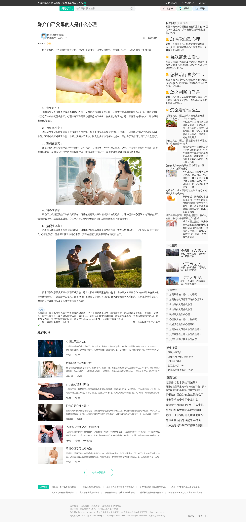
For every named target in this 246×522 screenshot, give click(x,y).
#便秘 (68, 440)
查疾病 (170, 8)
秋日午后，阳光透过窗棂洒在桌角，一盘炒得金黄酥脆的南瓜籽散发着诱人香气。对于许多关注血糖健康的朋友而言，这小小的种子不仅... (195, 204)
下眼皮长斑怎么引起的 (91, 487)
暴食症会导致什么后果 (58, 322)
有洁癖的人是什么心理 (180, 304)
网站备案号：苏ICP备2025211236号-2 (87, 515)
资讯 (85, 3)
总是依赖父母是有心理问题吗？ (185, 329)
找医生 (186, 8)
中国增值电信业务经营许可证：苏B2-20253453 (142, 512)
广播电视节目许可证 (110, 512)
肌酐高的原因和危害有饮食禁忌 (120, 487)
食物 (149, 292)
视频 (58, 3)
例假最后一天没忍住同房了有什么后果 (185, 492)
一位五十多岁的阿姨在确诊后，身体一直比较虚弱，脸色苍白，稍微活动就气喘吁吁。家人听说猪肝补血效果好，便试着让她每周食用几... (195, 130)
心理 (41, 309)
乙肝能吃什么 (175, 355)
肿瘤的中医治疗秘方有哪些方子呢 (120, 492)
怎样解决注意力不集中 (148, 322)
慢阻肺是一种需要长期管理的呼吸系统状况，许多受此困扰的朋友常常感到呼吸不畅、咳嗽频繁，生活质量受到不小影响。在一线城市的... (195, 154)
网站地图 (117, 506)
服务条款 (106, 506)
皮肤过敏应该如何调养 (89, 492)
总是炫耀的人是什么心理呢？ (184, 294)
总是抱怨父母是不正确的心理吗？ (186, 299)
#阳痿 (68, 398)
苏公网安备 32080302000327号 (84, 512)
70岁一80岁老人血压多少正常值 (185, 487)
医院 (44, 3)
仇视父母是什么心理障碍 (181, 324)
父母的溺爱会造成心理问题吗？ (185, 334)
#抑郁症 (69, 419)
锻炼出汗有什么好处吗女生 (64, 487)
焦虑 (112, 292)
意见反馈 (96, 506)
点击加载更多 (99, 472)
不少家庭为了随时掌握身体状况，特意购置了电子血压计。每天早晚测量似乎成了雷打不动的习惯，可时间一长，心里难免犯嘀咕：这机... (195, 179)
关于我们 (74, 506)
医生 (49, 3)
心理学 (139, 214)
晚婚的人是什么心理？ (180, 314)
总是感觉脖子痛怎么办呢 (180, 364)
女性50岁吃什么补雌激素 (63, 492)
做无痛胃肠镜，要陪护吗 (180, 351)
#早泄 (68, 355)
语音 (64, 3)
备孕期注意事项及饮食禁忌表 (153, 487)
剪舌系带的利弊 (176, 359)
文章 (69, 3)
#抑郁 (79, 419)
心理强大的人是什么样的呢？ (184, 319)
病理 (49, 225)
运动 (103, 292)
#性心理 (69, 376)
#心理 (48, 43)
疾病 (53, 3)
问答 (74, 3)
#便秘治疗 (87, 440)
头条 (80, 3)
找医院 (202, 8)
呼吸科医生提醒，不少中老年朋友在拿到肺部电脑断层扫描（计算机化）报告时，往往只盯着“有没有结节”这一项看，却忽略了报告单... (195, 229)
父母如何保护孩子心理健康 (183, 339)
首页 (40, 3)
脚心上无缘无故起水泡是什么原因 (185, 368)
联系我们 (85, 506)
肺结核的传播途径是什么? (151, 492)
